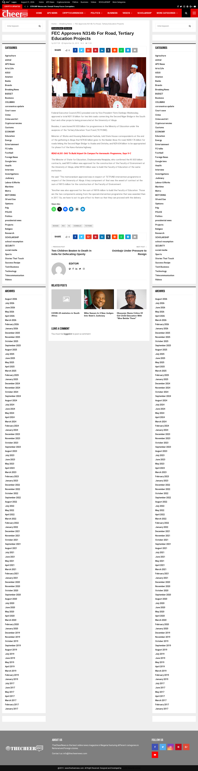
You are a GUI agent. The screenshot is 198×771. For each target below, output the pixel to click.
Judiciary (9, 178)
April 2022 (9, 514)
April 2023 (9, 468)
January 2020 (11, 628)
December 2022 (12, 485)
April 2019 (9, 666)
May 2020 (9, 611)
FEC (63, 226)
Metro (8, 191)
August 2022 (11, 502)
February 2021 (12, 573)
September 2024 (13, 396)
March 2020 (10, 620)
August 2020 (11, 599)
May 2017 (9, 692)
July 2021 (9, 552)
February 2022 (12, 523)
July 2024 (9, 405)
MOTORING (10, 195)
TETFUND (88, 226)
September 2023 (13, 447)
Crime (8, 115)
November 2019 (12, 637)
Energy (8, 140)
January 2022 (11, 527)
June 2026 (10, 307)
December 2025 (12, 333)
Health (8, 165)
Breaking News (57, 28)
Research (9, 233)
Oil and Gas (10, 199)
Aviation (9, 77)
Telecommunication (14, 275)
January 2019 (11, 679)
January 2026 (11, 328)
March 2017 (10, 700)
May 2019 (9, 662)
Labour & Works (12, 182)
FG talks (9, 148)
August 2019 (11, 650)
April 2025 (9, 366)
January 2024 (11, 430)
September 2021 (13, 544)
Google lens (11, 161)
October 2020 (11, 590)
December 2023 (12, 434)
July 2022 (9, 506)
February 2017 (12, 704)
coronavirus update (14, 106)
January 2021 (11, 578)
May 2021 (9, 561)
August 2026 (11, 299)
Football (9, 153)
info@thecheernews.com (75, 753)
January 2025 (11, 379)
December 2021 (12, 531)
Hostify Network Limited (131, 768)
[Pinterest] (178, 747)
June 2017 (10, 687)
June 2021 (10, 557)
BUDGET (9, 94)
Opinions (9, 203)
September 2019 (13, 645)
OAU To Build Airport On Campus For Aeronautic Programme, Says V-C (97, 153)
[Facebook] (155, 747)
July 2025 (9, 354)
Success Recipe (12, 263)
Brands (8, 85)
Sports (8, 254)
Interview (9, 170)
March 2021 (10, 569)
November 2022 (12, 489)
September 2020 (13, 595)
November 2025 (12, 337)
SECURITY (10, 246)
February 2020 (12, 624)
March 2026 (10, 320)
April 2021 (9, 565)
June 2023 (10, 459)
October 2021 (11, 540)
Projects (9, 225)
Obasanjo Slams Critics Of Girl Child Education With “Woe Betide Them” (130, 315)
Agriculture (10, 56)
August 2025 (11, 350)
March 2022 (10, 519)
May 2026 (9, 312)
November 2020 (12, 586)
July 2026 (9, 303)
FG (69, 226)
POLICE (8, 212)
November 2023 (12, 438)
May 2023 (9, 464)
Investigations (12, 174)
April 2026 (9, 316)
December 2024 (12, 383)
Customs (9, 127)
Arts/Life (9, 68)
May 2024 (9, 413)
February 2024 (12, 426)
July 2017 (9, 683)
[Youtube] (155, 755)
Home (41, 2)
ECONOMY (10, 132)
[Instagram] (170, 747)
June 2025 (10, 358)
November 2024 (12, 388)
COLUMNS (10, 102)
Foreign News (11, 157)
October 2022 (11, 493)
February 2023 (12, 476)
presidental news (13, 220)
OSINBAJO (77, 226)
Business (84, 2)
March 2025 (10, 371)
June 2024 (10, 409)
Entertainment (12, 144)
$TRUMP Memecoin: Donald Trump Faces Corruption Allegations (56, 6)
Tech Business (12, 267)
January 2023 (11, 481)
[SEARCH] (40, 26)
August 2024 (11, 400)
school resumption (14, 241)
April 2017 (9, 696)
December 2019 (12, 633)
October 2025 (11, 341)
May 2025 (9, 362)
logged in (68, 334)
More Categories (119, 2)
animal (8, 60)
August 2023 (11, 451)
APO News (50, 2)
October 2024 (11, 392)
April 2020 (9, 616)
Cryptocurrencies (63, 2)
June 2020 (10, 607)
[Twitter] (163, 747)
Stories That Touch (14, 258)
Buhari (55, 226)
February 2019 (12, 675)
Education (67, 28)
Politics (75, 2)
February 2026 (12, 324)
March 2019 (10, 671)
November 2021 (12, 536)
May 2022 (9, 510)
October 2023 (11, 443)
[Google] (186, 747)
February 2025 (12, 375)
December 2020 (12, 582)
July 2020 (9, 603)
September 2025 (13, 345)
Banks (8, 81)
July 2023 (9, 455)
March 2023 (10, 472)
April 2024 (9, 417)
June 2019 (10, 658)
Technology (10, 271)
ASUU (7, 72)
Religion (9, 229)
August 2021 (11, 548)
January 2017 (11, 709)
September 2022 (13, 497)
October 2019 (11, 641)
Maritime (9, 187)
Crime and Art (11, 119)
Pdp (7, 208)
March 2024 (10, 421)
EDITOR (57, 43)
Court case (10, 110)
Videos (93, 2)
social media (11, 250)
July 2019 (9, 654)
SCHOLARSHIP (104, 2)
